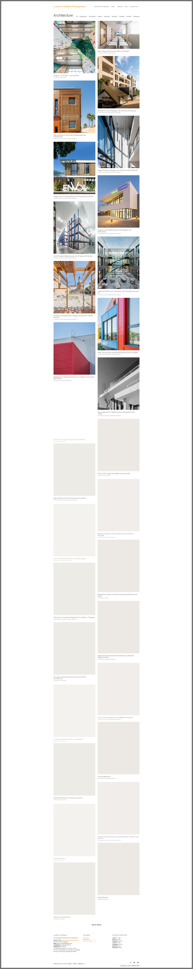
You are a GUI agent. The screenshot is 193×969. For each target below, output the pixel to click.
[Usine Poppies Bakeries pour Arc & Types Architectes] (74, 227)
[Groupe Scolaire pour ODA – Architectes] (74, 709)
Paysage (121, 16)
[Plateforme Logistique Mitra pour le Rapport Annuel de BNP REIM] (74, 348)
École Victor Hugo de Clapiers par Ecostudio (114, 473)
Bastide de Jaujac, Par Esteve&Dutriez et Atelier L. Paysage (116, 534)
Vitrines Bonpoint (104, 776)
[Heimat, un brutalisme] (74, 888)
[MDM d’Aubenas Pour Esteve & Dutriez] (74, 769)
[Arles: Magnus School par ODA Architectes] (118, 35)
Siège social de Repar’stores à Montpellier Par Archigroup (114, 231)
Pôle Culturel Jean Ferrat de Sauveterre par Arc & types (118, 352)
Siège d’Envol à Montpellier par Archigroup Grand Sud (73, 196)
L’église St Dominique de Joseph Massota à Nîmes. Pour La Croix (118, 837)
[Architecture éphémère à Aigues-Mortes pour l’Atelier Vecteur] (74, 287)
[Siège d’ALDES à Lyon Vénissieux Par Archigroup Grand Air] (118, 263)
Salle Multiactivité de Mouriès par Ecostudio (70, 498)
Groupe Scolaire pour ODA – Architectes (68, 738)
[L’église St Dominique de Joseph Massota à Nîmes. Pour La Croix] (118, 807)
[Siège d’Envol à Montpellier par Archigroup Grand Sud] (74, 168)
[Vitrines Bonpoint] (118, 748)
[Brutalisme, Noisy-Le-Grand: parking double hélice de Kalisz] (118, 566)
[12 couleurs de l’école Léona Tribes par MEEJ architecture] (74, 648)
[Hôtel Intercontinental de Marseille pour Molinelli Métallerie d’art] (118, 627)
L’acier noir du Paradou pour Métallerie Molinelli (115, 717)
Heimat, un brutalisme (62, 917)
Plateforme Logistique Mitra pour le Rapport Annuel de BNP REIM (74, 377)
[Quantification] (118, 869)
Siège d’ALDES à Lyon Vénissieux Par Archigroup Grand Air (118, 292)
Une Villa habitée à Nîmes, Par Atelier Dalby (70, 557)
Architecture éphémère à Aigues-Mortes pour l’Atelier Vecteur (73, 316)
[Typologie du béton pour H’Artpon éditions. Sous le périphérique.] (118, 928)
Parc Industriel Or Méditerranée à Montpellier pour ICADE (116, 413)
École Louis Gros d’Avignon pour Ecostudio (69, 438)
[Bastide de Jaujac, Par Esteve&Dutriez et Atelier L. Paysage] (118, 504)
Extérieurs (107, 16)
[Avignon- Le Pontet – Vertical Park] (74, 47)
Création (99, 16)
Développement (60, 857)
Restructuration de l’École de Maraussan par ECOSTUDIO (70, 136)
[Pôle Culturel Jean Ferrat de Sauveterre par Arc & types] (118, 324)
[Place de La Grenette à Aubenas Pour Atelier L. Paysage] (74, 588)
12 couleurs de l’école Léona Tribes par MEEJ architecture (70, 677)
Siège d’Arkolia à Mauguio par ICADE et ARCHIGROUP (118, 170)
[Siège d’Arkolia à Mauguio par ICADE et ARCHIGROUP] (118, 142)
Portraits (128, 16)
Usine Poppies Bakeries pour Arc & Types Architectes (73, 256)
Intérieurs (114, 16)
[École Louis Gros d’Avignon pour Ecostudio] (74, 410)
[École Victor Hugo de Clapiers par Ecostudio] (118, 445)
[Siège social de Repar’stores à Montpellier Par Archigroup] (118, 201)
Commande (92, 16)
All (77, 16)
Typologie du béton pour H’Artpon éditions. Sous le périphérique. (116, 957)
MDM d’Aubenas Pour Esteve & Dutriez (68, 797)
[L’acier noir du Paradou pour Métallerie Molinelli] (118, 688)
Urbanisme (136, 16)
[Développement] (74, 828)
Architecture (83, 16)
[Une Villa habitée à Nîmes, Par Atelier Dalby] (74, 529)
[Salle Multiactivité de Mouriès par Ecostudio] (74, 469)
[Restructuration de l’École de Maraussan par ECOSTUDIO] (74, 106)
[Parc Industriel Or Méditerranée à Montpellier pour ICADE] (118, 383)
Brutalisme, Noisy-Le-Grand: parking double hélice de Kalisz (117, 595)
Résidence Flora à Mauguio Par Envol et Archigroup (117, 111)
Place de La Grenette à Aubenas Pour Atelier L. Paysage (74, 617)
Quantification (103, 897)
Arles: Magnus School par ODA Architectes (113, 51)
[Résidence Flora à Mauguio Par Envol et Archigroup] (118, 82)
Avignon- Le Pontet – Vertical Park (66, 75)
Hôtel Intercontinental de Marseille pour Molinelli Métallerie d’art (116, 656)
